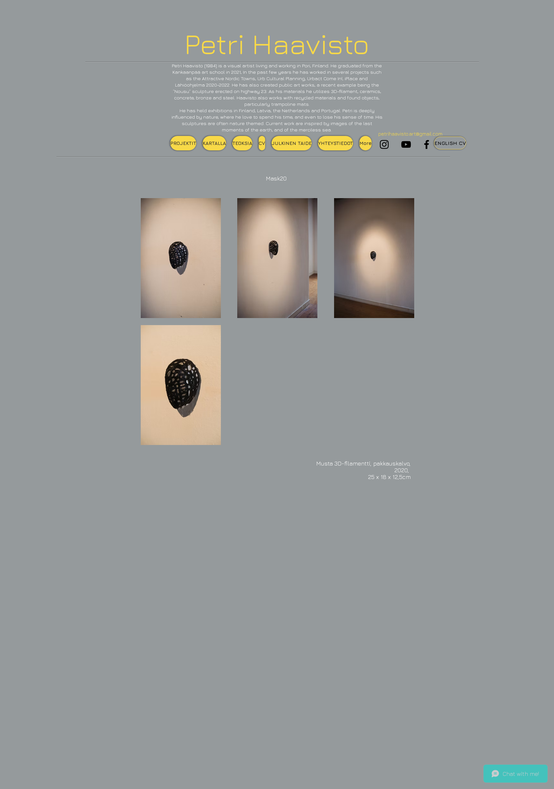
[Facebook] (426, 144)
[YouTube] (406, 144)
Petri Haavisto (277, 43)
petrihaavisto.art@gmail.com (410, 134)
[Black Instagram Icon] (384, 144)
